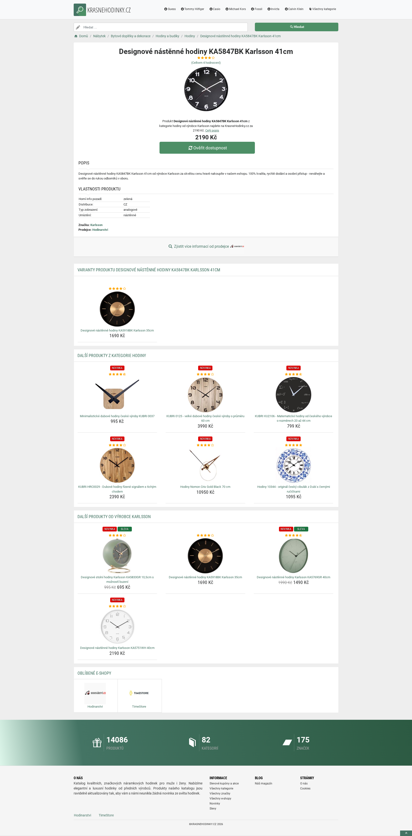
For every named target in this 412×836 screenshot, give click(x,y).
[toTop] (406, 833)
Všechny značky (220, 793)
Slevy (213, 808)
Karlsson (96, 225)
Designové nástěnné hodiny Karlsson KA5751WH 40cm (117, 648)
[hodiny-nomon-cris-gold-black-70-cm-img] (205, 465)
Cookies (305, 788)
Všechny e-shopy (220, 798)
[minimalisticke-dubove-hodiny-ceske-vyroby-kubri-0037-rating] (117, 374)
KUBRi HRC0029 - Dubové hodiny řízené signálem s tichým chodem (117, 489)
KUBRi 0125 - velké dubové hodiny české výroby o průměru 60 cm (205, 418)
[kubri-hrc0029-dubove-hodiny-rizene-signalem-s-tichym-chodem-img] (117, 465)
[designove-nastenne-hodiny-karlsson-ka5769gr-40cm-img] (293, 556)
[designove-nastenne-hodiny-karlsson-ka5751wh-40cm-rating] (117, 606)
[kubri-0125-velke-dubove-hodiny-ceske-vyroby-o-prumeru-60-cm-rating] (205, 374)
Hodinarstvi (100, 229)
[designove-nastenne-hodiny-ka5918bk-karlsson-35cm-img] (117, 309)
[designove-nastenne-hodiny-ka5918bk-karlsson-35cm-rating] (117, 288)
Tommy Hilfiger (194, 9)
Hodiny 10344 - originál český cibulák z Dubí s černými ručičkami (293, 489)
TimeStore (106, 815)
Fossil (258, 9)
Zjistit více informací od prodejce (201, 246)
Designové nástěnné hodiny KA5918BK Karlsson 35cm (117, 330)
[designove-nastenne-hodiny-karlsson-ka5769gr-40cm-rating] (293, 535)
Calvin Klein (296, 9)
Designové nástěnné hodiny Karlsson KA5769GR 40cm (293, 577)
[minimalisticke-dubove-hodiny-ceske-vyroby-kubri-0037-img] (117, 395)
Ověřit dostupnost (210, 147)
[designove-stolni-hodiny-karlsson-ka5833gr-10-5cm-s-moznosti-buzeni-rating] (117, 535)
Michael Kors (237, 9)
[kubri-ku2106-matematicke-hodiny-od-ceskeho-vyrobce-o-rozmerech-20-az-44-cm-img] (293, 395)
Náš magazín (263, 783)
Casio (216, 9)
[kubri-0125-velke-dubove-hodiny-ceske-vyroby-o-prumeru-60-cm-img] (205, 395)
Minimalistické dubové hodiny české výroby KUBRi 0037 (117, 416)
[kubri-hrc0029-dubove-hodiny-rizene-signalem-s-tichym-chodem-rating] (117, 445)
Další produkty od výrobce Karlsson (114, 516)
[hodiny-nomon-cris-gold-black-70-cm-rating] (205, 445)
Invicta (275, 9)
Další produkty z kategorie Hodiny (111, 355)
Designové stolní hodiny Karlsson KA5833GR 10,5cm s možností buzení (117, 579)
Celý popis (212, 130)
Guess (172, 9)
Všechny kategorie (324, 9)
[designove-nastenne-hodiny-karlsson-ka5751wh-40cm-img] (117, 626)
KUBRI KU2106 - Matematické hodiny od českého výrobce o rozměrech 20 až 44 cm (293, 418)
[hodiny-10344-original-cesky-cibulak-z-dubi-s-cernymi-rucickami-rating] (293, 445)
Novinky (215, 803)
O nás (304, 783)
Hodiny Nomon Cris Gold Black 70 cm (205, 487)
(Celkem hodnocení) (206, 62)
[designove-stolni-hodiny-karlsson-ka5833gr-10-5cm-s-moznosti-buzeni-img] (117, 556)
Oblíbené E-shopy (94, 673)
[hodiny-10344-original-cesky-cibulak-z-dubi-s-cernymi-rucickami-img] (293, 465)
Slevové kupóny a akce (224, 783)
